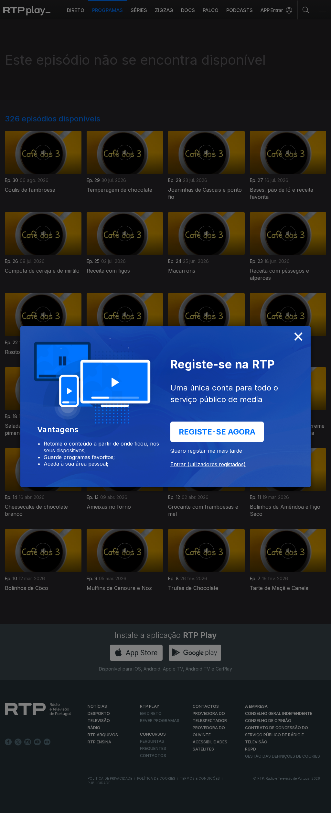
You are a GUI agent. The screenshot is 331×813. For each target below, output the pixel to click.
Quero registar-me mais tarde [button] (206, 450)
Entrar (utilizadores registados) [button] (208, 464)
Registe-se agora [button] (217, 431)
